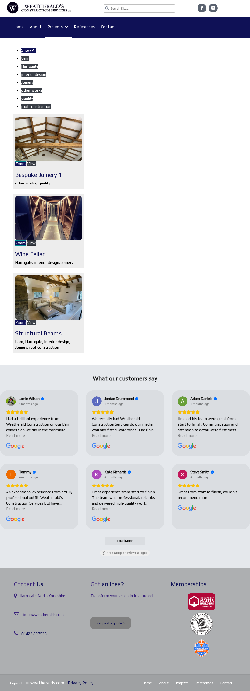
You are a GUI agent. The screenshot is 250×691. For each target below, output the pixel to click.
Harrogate (29, 66)
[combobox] (139, 8)
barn (25, 58)
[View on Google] (11, 401)
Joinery (27, 82)
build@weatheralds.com (43, 614)
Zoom (20, 164)
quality (27, 98)
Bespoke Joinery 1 (38, 175)
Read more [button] (15, 435)
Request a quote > (111, 623)
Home (18, 26)
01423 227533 (34, 633)
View (31, 164)
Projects (56, 26)
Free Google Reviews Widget (127, 553)
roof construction (36, 106)
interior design (33, 74)
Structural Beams (38, 333)
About (36, 26)
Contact (108, 26)
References (84, 26)
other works (31, 90)
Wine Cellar (30, 254)
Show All (28, 50)
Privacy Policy (80, 682)
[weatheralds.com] (39, 8)
